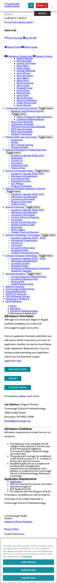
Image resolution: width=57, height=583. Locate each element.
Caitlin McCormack (26, 102)
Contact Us (17, 160)
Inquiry (13, 378)
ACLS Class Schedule (22, 121)
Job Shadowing (13, 301)
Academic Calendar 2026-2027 (27, 155)
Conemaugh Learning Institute (29, 108)
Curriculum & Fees (20, 178)
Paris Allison (23, 78)
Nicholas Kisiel (24, 60)
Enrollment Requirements (24, 279)
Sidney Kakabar (25, 58)
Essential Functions (21, 181)
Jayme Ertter (23, 90)
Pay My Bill (30, 37)
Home (13, 305)
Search (42, 13)
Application (17, 158)
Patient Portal (14, 47)
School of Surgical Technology (29, 255)
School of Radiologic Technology (30, 235)
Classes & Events (43, 56)
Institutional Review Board (30, 119)
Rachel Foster (24, 92)
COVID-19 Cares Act (16, 293)
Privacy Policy (11, 529)
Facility (14, 142)
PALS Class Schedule (22, 131)
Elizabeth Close (25, 88)
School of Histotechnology (27, 170)
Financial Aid (17, 281)
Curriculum (16, 162)
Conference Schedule (22, 124)
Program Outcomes (21, 186)
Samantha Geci (25, 97)
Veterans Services (15, 286)
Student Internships (21, 134)
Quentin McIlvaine (26, 63)
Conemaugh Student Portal (20, 288)
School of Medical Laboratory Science (25, 190)
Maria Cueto (23, 85)
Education (15, 308)
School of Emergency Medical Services (26, 151)
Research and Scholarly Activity (27, 112)
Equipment (17, 139)
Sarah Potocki (24, 105)
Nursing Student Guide (23, 224)
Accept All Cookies (28, 578)
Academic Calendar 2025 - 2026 (28, 237)
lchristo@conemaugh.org (17, 420)
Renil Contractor (25, 83)
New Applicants (17, 369)
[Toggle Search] (31, 5)
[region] (28, 560)
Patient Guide (30, 47)
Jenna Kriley (23, 95)
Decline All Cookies (28, 570)
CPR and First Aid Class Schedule (28, 126)
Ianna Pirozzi (23, 73)
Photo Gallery (18, 229)
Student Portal (18, 387)
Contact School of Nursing (25, 217)
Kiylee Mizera (23, 68)
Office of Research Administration (34, 116)
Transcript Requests (16, 291)
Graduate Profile (19, 165)
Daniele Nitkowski (26, 70)
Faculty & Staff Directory (24, 222)
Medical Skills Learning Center (29, 137)
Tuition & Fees (18, 167)
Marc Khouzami (25, 75)
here (19, 360)
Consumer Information (23, 199)
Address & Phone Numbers (18, 521)
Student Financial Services (25, 232)
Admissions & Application (24, 176)
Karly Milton (23, 65)
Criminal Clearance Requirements (28, 276)
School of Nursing (22, 207)
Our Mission (17, 183)
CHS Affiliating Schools (18, 296)
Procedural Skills (19, 147)
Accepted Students (23, 273)
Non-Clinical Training (22, 144)
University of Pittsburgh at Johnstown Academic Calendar (30, 269)
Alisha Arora (23, 80)
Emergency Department (20, 56)
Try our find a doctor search (18, 22)
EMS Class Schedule (21, 129)
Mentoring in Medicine (17, 298)
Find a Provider (15, 37)
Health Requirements (22, 284)
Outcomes (16, 227)
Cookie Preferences (28, 562)
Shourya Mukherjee (27, 100)
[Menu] (51, 6)
